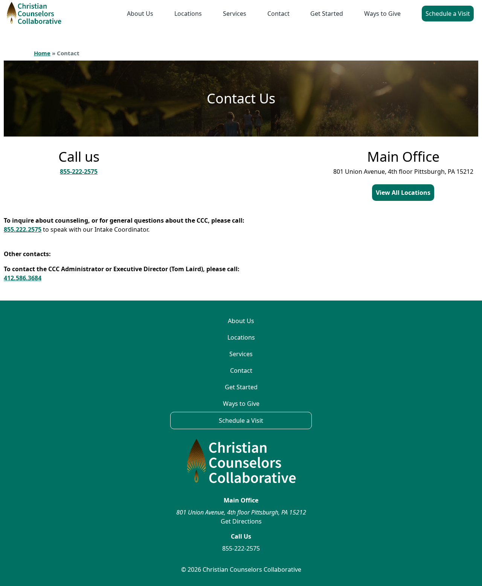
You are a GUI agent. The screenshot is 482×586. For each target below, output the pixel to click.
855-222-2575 (79, 171)
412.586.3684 (22, 278)
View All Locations (403, 192)
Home (42, 53)
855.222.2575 (22, 229)
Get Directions (241, 521)
